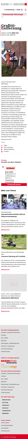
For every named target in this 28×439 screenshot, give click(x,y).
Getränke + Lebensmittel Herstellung (10, 332)
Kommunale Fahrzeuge (7, 349)
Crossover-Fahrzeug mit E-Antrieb (13, 256)
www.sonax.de (9, 182)
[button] (3, 436)
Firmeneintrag (9, 10)
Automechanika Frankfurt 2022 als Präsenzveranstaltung (13, 215)
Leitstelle (3, 335)
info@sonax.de (9, 180)
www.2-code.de (5, 423)
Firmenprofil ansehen (14, 184)
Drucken (6, 151)
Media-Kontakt (6, 400)
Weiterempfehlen (9, 149)
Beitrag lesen (5, 230)
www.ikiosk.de (4, 428)
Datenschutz (5, 405)
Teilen (5, 145)
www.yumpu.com (5, 431)
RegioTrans (4, 341)
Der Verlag (5, 403)
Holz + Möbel (4, 338)
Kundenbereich (6, 411)
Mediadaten (5, 413)
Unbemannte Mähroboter (10, 298)
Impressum (5, 408)
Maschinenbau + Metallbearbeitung (10, 343)
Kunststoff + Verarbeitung (7, 346)
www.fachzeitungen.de (7, 425)
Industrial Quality (5, 352)
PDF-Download (8, 147)
